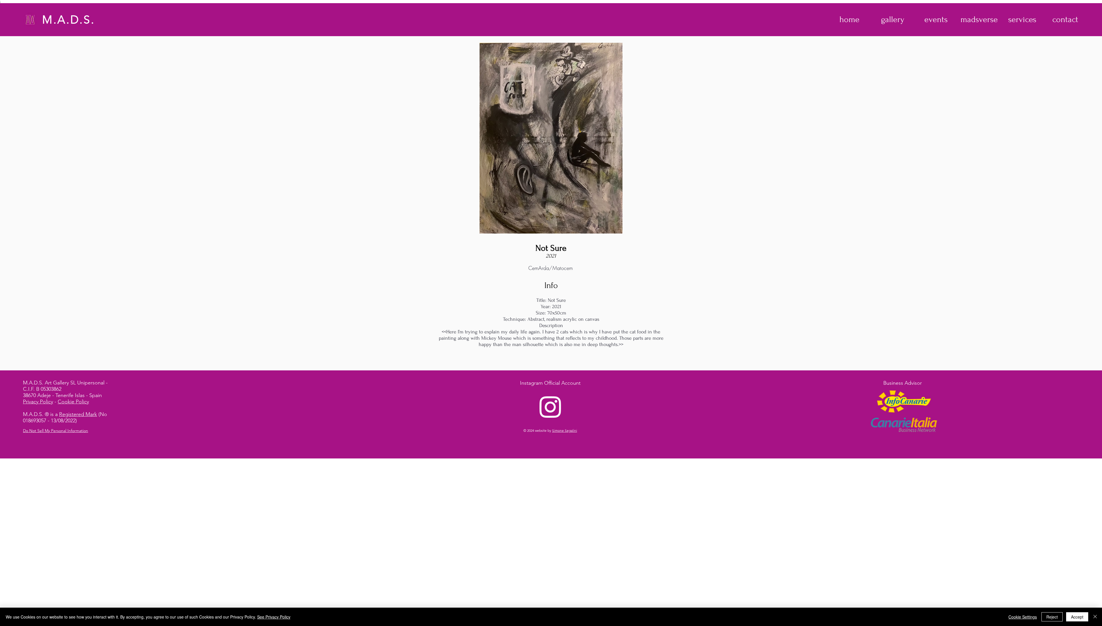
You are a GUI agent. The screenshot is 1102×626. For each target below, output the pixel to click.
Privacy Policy (38, 401)
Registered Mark (78, 414)
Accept (1077, 617)
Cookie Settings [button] (1022, 617)
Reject (1052, 617)
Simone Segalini (564, 430)
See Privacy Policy (273, 617)
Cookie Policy (73, 401)
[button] (892, 19)
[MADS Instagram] (550, 406)
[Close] (1095, 616)
